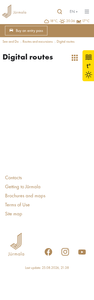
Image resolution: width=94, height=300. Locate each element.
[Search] (60, 12)
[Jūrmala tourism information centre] (14, 12)
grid (75, 58)
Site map (13, 214)
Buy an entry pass (29, 31)
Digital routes (65, 41)
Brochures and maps (25, 196)
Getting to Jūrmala (23, 187)
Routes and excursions (38, 41)
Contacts (13, 178)
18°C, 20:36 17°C (69, 21)
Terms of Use (17, 205)
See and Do (11, 41)
